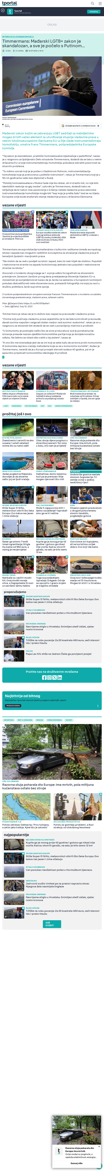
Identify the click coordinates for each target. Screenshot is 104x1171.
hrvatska (9, 720)
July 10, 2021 (26, 306)
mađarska (16, 406)
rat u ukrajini (25, 720)
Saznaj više (77, 1163)
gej (49, 406)
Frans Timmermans (63, 406)
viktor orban (31, 406)
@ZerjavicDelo (15, 303)
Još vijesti (49, 924)
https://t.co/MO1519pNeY (37, 303)
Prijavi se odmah (13, 706)
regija (39, 720)
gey (42, 406)
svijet (69, 720)
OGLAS (52, 24)
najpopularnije (16, 835)
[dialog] (76, 1142)
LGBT (6, 406)
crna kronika (54, 720)
